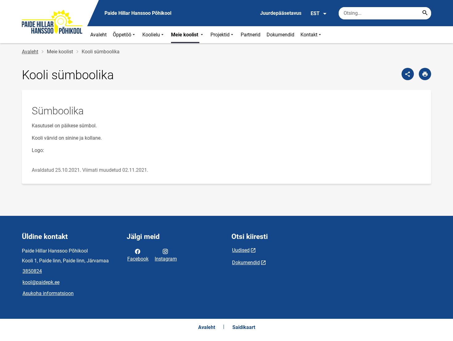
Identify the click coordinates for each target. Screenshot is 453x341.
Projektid (220, 35)
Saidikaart (243, 327)
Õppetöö (122, 35)
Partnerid (250, 35)
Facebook (138, 259)
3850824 (32, 271)
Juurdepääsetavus (280, 13)
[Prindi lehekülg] (425, 74)
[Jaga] (408, 74)
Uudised (241, 250)
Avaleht (98, 35)
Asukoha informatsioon (48, 293)
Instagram (166, 259)
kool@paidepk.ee (40, 282)
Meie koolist (185, 35)
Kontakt (308, 35)
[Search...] (425, 13)
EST (315, 13)
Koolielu (151, 35)
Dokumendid (280, 35)
